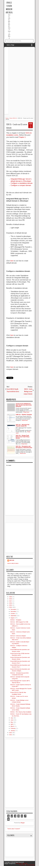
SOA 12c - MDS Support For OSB (19, 622)
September (14, 615)
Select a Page (10, 45)
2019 (10, 598)
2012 (10, 734)
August (13, 617)
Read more (26, 412)
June (12, 720)
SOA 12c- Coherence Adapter (18, 635)
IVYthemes (19, 863)
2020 (10, 596)
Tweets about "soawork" (13, 828)
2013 (10, 732)
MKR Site (25, 863)
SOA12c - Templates (15, 620)
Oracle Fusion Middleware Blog (9, 7)
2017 (10, 601)
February (13, 728)
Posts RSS (22, 864)
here (12, 261)
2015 (10, 605)
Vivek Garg (12, 560)
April (12, 724)
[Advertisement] (26, 4)
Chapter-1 (22, 137)
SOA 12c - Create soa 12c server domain (16, 126)
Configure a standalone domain (21, 183)
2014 (10, 607)
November (13, 611)
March (12, 726)
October (13, 613)
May (12, 722)
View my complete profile (13, 563)
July (12, 718)
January (13, 730)
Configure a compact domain (21, 185)
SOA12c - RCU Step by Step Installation (20, 712)
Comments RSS (30, 864)
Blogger (23, 822)
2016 (10, 603)
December (13, 609)
